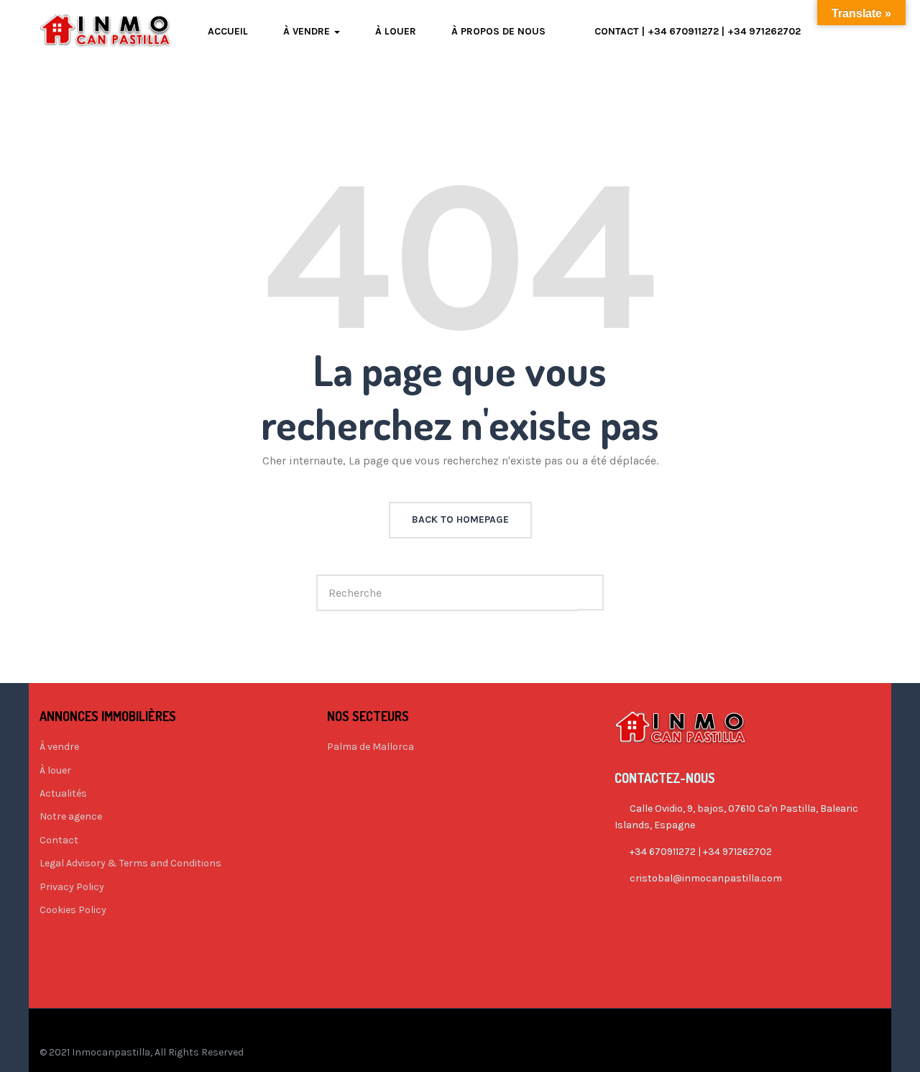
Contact (59, 840)
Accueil (228, 31)
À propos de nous (498, 31)
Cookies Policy (73, 910)
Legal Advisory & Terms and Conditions (130, 863)
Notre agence (71, 816)
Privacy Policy (72, 887)
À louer (395, 31)
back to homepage (460, 519)
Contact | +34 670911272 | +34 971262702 (697, 31)
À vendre (308, 31)
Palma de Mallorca (370, 747)
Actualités (63, 793)
